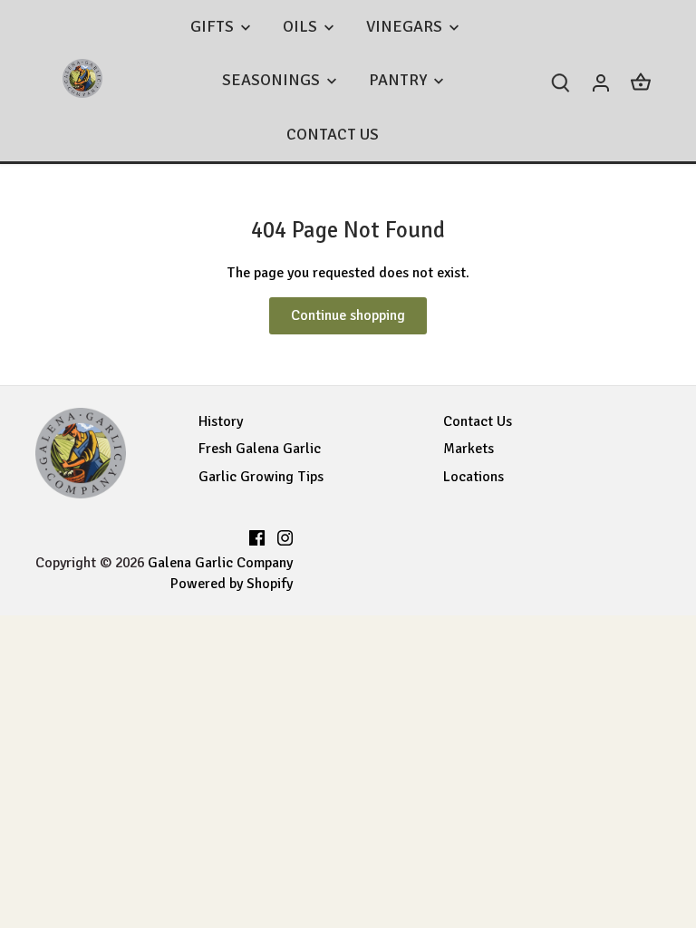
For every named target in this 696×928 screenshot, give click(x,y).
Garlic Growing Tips (261, 477)
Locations (473, 477)
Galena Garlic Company (220, 563)
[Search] (561, 81)
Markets (468, 449)
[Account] (601, 81)
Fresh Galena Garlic (259, 449)
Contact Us (477, 421)
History (220, 421)
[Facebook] (257, 536)
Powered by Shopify (231, 584)
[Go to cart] (641, 81)
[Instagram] (285, 536)
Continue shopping (348, 315)
